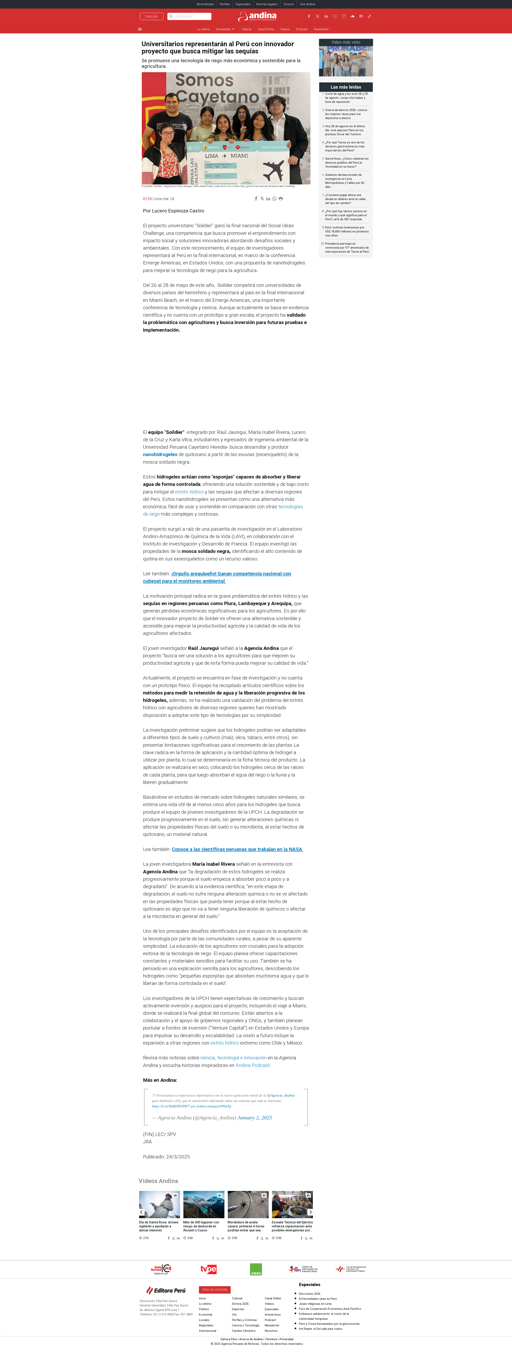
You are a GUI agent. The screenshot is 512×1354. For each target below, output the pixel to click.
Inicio (202, 1298)
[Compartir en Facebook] (169, 1238)
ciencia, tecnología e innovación (233, 1058)
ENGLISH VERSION (214, 1289)
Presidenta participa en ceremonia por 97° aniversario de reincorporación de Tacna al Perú (347, 247)
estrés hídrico (189, 492)
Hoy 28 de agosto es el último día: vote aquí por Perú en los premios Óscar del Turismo (345, 130)
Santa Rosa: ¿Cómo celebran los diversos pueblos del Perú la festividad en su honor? (347, 162)
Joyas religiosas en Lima (315, 1304)
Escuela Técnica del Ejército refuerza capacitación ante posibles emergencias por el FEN (292, 1228)
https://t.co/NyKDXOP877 (171, 1106)
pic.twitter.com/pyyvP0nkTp (211, 1106)
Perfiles (225, 4)
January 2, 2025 (255, 1118)
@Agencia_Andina (281, 1095)
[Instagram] (344, 16)
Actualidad (226, 29)
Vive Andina (307, 4)
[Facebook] (309, 16)
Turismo (288, 4)
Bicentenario (205, 4)
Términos (271, 1339)
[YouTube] (335, 16)
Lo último (203, 29)
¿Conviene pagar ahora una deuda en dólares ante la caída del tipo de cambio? (345, 199)
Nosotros (271, 1331)
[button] (141, 1212)
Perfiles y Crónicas (244, 1320)
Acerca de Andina (251, 1339)
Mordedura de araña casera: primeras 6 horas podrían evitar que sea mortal (246, 1228)
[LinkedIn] (326, 16)
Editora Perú (229, 1339)
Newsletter (321, 29)
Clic (234, 1314)
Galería (246, 29)
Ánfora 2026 (240, 1304)
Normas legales (266, 4)
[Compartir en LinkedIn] (178, 1238)
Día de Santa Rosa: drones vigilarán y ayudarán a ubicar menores (158, 1226)
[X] (318, 16)
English (152, 16)
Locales (204, 1320)
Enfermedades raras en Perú (318, 1299)
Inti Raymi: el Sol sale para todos (320, 1329)
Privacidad (286, 1339)
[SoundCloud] (352, 16)
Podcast (302, 29)
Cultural (237, 1298)
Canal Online (266, 29)
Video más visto (346, 42)
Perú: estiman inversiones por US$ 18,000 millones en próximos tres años (347, 231)
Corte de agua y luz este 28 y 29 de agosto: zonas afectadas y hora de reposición (346, 98)
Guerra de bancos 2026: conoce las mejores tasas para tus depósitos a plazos (346, 114)
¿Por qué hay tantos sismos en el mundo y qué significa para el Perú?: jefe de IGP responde (346, 215)
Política (204, 1309)
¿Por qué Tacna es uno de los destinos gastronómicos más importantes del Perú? (345, 146)
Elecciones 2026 (309, 1294)
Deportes (238, 1309)
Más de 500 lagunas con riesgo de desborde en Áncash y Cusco (201, 1226)
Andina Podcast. (253, 1065)
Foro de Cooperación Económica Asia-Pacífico (330, 1309)
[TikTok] (370, 16)
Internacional (207, 1331)
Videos (285, 29)
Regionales (206, 1325)
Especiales (243, 4)
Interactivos (273, 1314)
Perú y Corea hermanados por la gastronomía (329, 1324)
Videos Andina (158, 1180)
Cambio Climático (244, 1331)
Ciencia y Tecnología (245, 1325)
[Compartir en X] (174, 1238)
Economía (205, 1314)
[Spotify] (361, 16)
